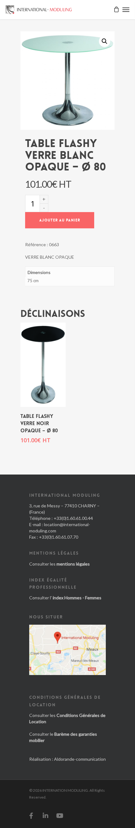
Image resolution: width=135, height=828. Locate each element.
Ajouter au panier (59, 220)
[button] (104, 41)
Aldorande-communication (80, 759)
